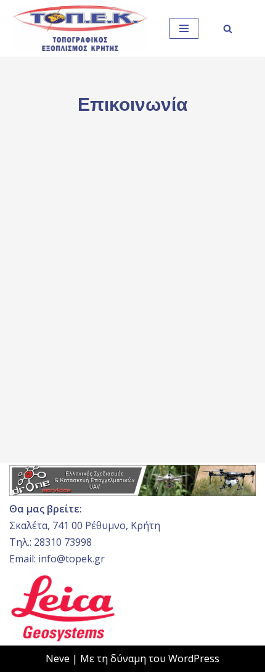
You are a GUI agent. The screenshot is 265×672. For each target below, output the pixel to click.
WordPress (193, 658)
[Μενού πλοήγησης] (183, 28)
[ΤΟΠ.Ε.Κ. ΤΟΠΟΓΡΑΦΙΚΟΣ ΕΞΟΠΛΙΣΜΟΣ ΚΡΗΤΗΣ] (80, 28)
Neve (58, 658)
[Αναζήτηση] (227, 28)
